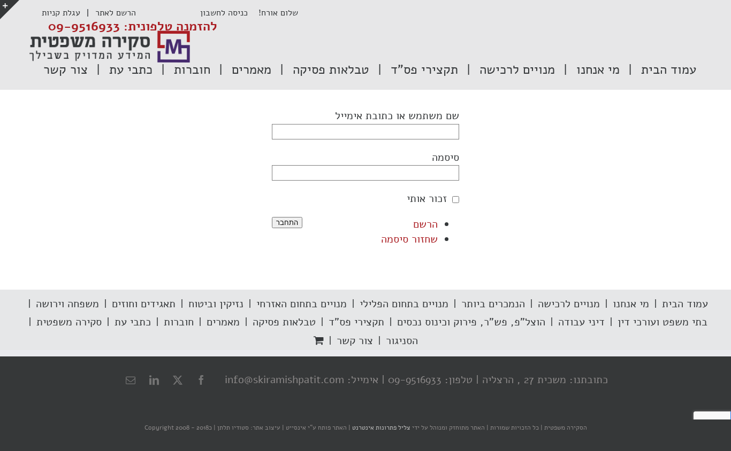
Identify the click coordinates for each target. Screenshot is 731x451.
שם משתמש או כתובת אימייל (397, 115)
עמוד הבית (685, 304)
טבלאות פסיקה (284, 322)
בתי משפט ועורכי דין (662, 322)
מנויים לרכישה (569, 304)
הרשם (425, 224)
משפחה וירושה (67, 304)
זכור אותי (427, 198)
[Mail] (130, 380)
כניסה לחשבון (229, 13)
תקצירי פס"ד (356, 322)
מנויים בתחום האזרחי (301, 304)
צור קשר (355, 340)
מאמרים (223, 322)
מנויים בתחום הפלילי (404, 304)
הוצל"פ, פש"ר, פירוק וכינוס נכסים (471, 322)
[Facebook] (201, 380)
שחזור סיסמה (409, 239)
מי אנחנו (631, 304)
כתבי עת (133, 322)
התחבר (287, 223)
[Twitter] (177, 380)
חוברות (179, 322)
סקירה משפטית (69, 322)
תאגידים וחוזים (144, 304)
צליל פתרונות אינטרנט (380, 427)
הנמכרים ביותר (493, 304)
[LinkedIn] (154, 380)
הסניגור (402, 340)
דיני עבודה (581, 322)
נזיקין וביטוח (215, 304)
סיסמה (445, 157)
